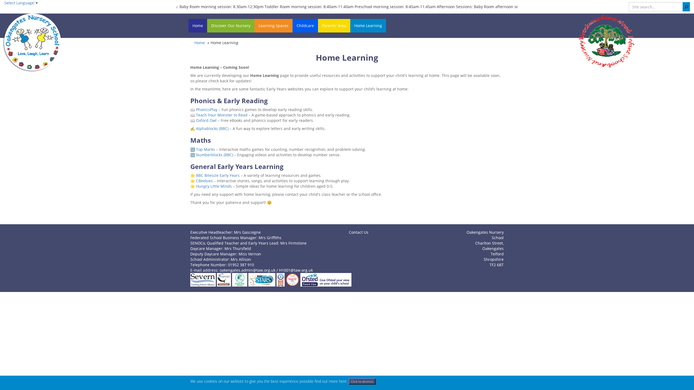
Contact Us (358, 232)
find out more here (331, 381)
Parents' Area (334, 25)
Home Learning (368, 25)
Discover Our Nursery (230, 25)
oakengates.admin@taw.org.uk (247, 270)
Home (197, 25)
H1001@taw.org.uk (296, 270)
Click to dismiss (362, 381)
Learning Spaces (273, 25)
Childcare (305, 25)
